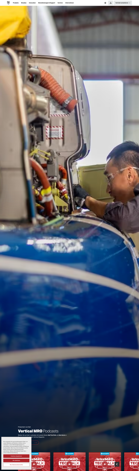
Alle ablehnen (16, 460)
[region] (16, 453)
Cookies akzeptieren (16, 456)
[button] (16, 3)
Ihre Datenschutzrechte (16, 464)
